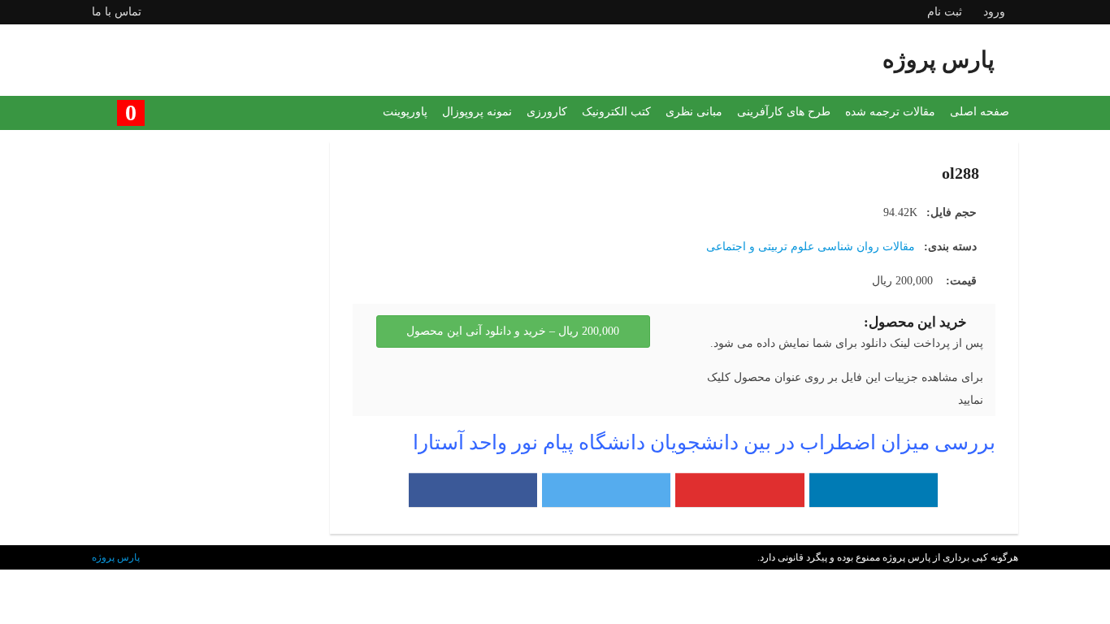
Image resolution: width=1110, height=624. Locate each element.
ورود (994, 12)
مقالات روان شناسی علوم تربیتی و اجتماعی (810, 246)
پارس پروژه (116, 557)
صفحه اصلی (979, 112)
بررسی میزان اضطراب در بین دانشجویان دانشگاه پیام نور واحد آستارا (704, 442)
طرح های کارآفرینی (783, 112)
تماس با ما (116, 12)
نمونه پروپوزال (477, 112)
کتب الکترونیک (616, 112)
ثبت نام (944, 12)
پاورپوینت (405, 112)
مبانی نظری (694, 112)
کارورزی (547, 112)
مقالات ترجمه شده (890, 112)
